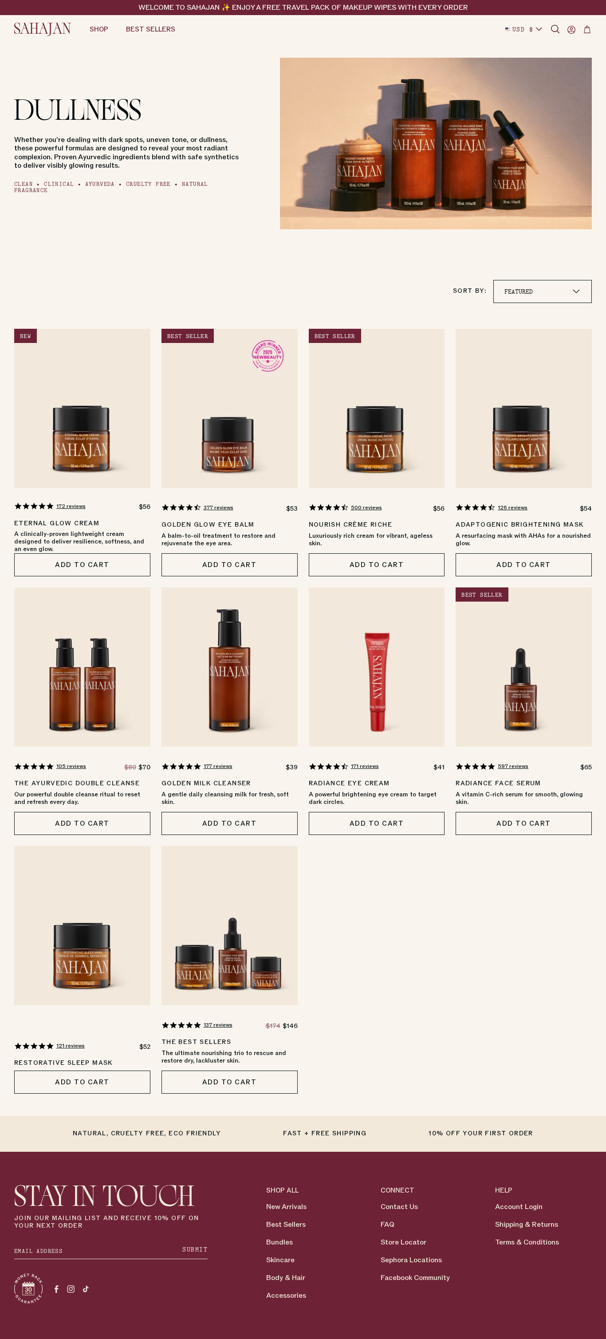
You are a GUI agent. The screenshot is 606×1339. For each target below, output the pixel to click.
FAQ (387, 1224)
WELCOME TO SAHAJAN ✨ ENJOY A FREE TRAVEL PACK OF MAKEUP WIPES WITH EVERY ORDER (303, 7)
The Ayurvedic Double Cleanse (77, 783)
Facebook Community (415, 1278)
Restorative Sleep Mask (63, 1063)
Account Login (519, 1207)
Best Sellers (286, 1224)
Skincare (280, 1260)
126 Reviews (512, 507)
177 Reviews (218, 766)
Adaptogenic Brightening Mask (519, 524)
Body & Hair (285, 1278)
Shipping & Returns (526, 1224)
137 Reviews (218, 1025)
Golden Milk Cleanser (206, 783)
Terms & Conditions (527, 1242)
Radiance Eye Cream (349, 783)
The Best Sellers (196, 1042)
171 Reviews (365, 766)
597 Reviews (513, 766)
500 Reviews (366, 507)
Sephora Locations (411, 1260)
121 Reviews (70, 1046)
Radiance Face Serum (498, 783)
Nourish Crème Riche (351, 524)
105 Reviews (71, 766)
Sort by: (469, 291)
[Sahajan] (43, 29)
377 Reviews (218, 507)
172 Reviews (71, 506)
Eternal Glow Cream (56, 523)
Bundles (279, 1242)
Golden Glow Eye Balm (208, 524)
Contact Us (399, 1207)
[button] (555, 29)
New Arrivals (286, 1207)
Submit (195, 1249)
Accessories (286, 1295)
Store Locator (403, 1242)
